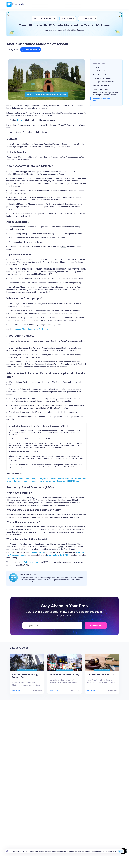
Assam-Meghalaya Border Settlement (31, 329)
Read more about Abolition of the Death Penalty (55, 690)
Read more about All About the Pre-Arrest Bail (92, 690)
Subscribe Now (95, 625)
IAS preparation (37, 552)
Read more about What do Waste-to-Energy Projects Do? (17, 690)
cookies (60, 851)
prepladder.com (32, 851)
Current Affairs (87, 18)
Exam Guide (67, 18)
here (114, 851)
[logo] (15, 6)
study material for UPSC (57, 555)
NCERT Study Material (43, 18)
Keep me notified (32, 49)
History (20, 120)
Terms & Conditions (82, 851)
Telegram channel (32, 562)
